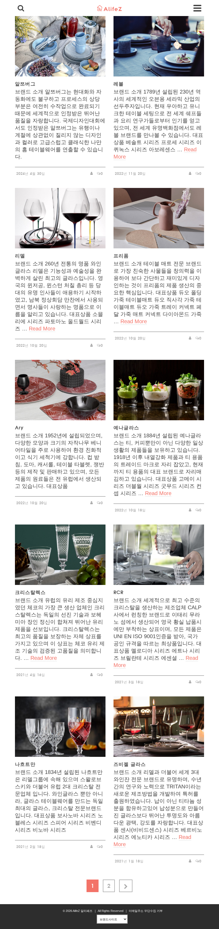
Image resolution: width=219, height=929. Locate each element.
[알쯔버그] (60, 46)
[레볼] (159, 46)
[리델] (60, 218)
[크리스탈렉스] (60, 555)
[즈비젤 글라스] (159, 726)
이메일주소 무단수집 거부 (146, 910)
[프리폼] (159, 218)
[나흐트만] (60, 726)
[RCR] (159, 555)
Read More (42, 328)
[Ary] (60, 390)
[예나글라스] (159, 390)
